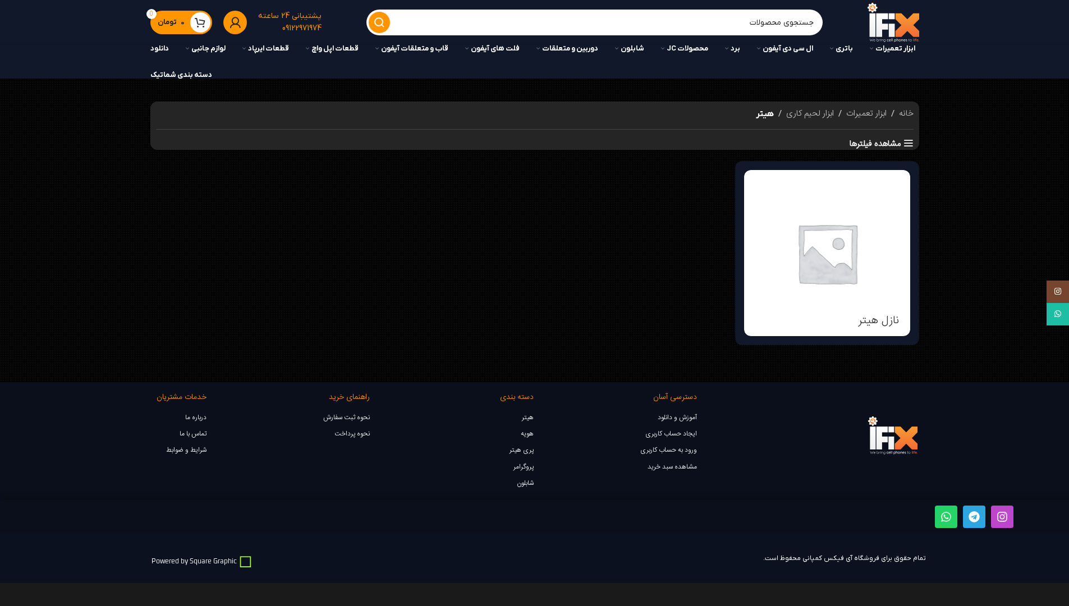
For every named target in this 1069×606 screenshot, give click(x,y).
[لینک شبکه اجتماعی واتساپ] (1058, 314)
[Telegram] (974, 517)
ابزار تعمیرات (866, 114)
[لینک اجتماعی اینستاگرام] (1058, 292)
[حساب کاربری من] (235, 22)
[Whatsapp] (946, 517)
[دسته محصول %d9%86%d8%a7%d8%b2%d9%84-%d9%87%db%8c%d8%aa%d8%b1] (827, 253)
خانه (906, 114)
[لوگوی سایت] (893, 23)
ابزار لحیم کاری (810, 114)
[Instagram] (1002, 517)
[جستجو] (379, 22)
